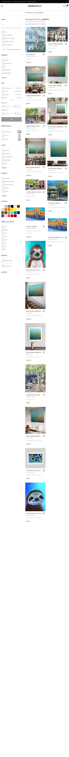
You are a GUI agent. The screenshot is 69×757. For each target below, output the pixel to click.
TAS (6, 236)
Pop (6, 163)
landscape (7, 131)
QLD (6, 239)
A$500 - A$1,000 (9, 41)
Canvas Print (8, 63)
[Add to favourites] (44, 54)
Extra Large (8, 88)
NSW (6, 230)
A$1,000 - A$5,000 (10, 38)
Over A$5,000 (8, 35)
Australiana (8, 160)
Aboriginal (7, 153)
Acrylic (6, 60)
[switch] (4, 49)
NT (5, 249)
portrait (7, 135)
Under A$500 (8, 45)
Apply (11, 119)
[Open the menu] (2, 6)
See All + (4, 77)
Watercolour (8, 70)
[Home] (35, 6)
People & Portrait (9, 184)
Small (6, 97)
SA (5, 246)
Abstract (7, 150)
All (5, 32)
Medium (7, 94)
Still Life (7, 188)
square (6, 139)
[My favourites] (64, 6)
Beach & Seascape (9, 181)
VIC (6, 227)
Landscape (7, 178)
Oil (5, 66)
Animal (6, 191)
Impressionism (8, 157)
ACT (6, 233)
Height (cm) (4, 110)
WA (5, 243)
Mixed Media (8, 73)
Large (6, 91)
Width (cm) (4, 103)
